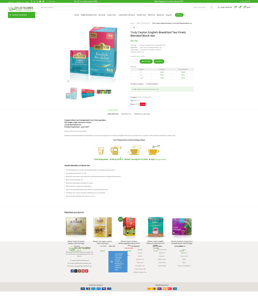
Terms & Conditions (184, 266)
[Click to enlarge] (68, 81)
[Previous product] (132, 27)
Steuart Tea (140, 259)
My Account (162, 259)
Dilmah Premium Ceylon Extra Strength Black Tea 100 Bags (182, 242)
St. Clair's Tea (140, 266)
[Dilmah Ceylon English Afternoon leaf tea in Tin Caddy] (155, 227)
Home (132, 23)
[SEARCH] (211, 7)
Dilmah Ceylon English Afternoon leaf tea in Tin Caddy (155, 243)
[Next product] (136, 27)
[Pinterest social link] (86, 270)
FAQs (184, 259)
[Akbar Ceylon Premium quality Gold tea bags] (76, 227)
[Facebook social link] (136, 104)
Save (143, 104)
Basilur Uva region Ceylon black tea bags (102, 242)
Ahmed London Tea (140, 272)
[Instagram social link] (79, 270)
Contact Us (184, 256)
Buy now (159, 61)
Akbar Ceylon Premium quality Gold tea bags (76, 242)
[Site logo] (20, 7)
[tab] (113, 113)
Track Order (51, 1)
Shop (184, 262)
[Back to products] (134, 27)
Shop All (179, 15)
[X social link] (138, 104)
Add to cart (146, 61)
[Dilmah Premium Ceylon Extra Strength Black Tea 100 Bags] (182, 227)
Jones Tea (140, 262)
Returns (162, 256)
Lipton (140, 256)
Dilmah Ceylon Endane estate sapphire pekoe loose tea (129, 243)
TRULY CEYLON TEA (143, 23)
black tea (136, 100)
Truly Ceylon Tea (140, 269)
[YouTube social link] (83, 270)
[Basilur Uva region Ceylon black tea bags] (102, 227)
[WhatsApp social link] (147, 104)
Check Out (162, 262)
